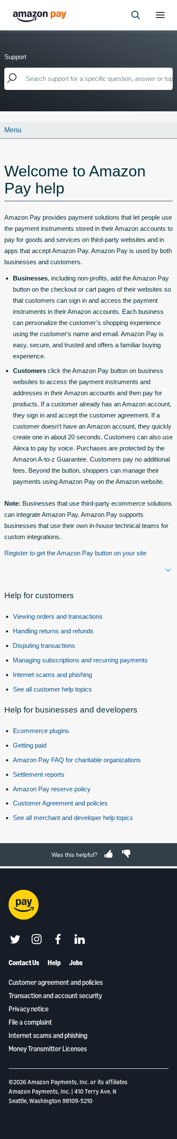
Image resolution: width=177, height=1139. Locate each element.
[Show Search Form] (135, 15)
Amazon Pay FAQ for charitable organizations (77, 759)
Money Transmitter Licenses (48, 1048)
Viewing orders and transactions (58, 616)
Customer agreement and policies (56, 982)
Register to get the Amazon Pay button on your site (75, 553)
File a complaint (30, 1022)
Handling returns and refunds (53, 631)
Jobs (75, 962)
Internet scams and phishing (52, 674)
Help (54, 962)
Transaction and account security (55, 995)
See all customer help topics (52, 689)
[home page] (41, 16)
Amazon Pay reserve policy (52, 789)
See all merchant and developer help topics (73, 817)
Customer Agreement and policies (60, 803)
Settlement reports (38, 774)
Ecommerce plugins (41, 730)
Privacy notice (29, 1009)
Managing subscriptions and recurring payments (80, 660)
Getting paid (29, 745)
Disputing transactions (44, 645)
